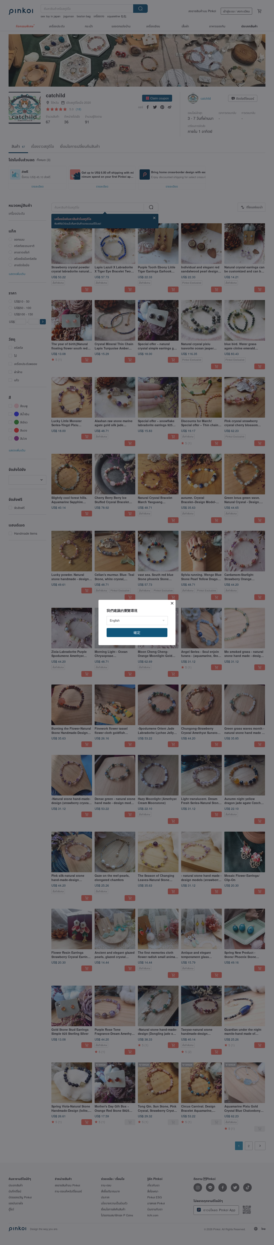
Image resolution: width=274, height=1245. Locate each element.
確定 (137, 632)
